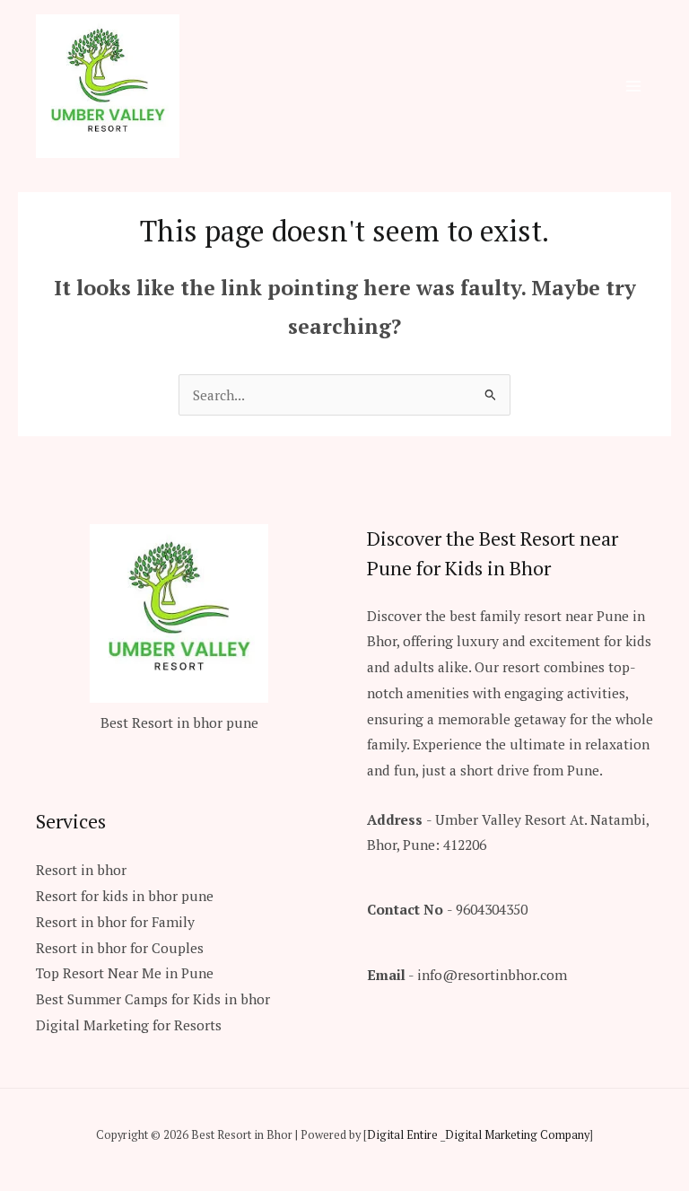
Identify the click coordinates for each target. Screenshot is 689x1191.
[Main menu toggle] (634, 85)
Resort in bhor (81, 870)
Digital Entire (402, 1135)
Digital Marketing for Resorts (129, 1025)
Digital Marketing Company (517, 1135)
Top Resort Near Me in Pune (125, 973)
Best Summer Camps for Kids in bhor (153, 999)
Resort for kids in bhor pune (125, 896)
